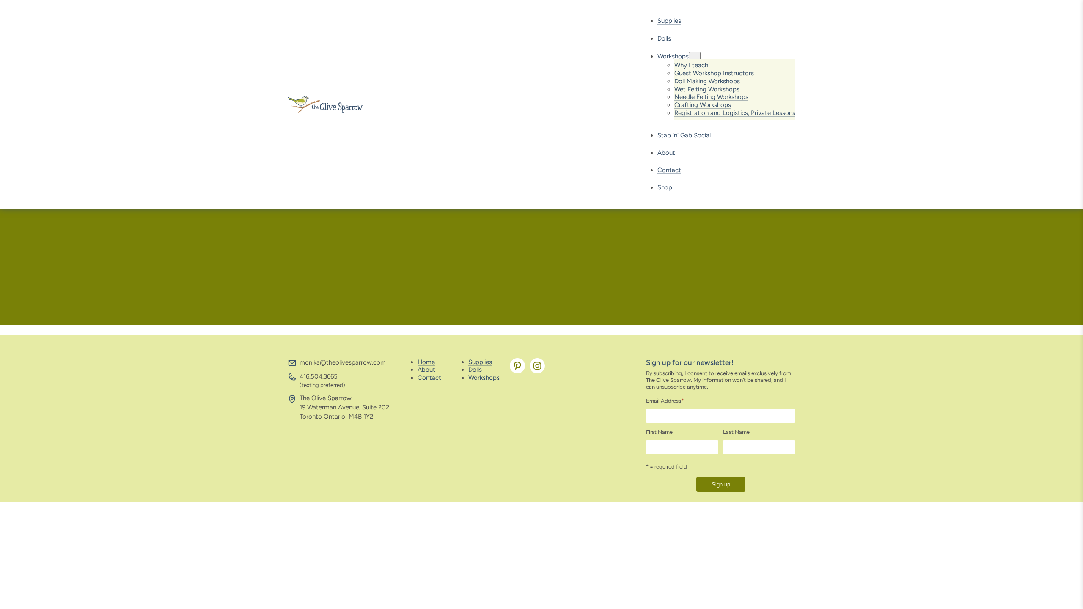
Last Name (736, 432)
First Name (659, 432)
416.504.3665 (319, 376)
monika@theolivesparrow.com (343, 362)
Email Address (665, 401)
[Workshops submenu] (695, 56)
